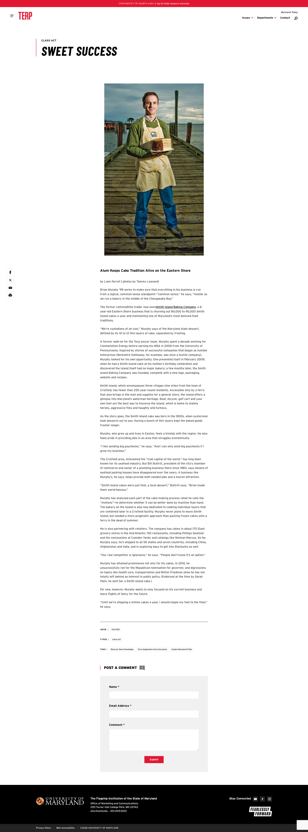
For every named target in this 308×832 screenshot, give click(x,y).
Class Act (116, 639)
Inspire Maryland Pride (181, 649)
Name (113, 686)
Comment (115, 724)
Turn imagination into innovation (152, 649)
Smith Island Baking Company (176, 307)
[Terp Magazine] (25, 16)
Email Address (119, 705)
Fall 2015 (116, 629)
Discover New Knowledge (122, 649)
